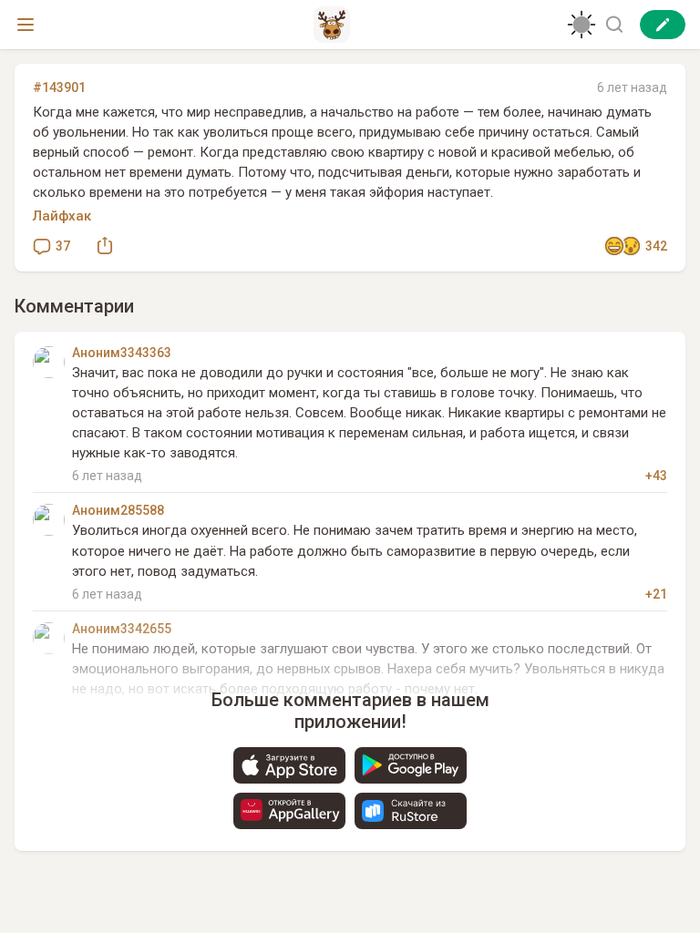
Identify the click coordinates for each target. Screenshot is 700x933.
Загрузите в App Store (289, 765)
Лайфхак (62, 216)
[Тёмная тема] (581, 24)
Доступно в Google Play (411, 765)
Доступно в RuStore (411, 811)
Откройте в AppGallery (289, 811)
